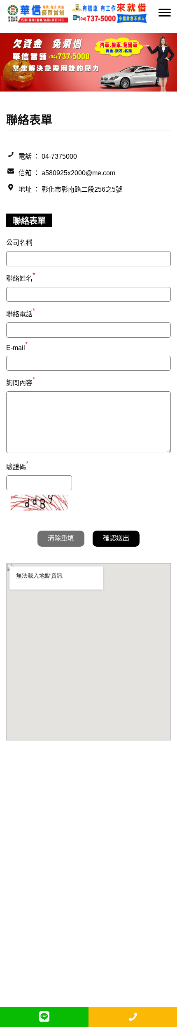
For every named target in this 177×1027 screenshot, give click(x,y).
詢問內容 (20, 381)
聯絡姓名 (20, 277)
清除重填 (61, 538)
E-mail (17, 347)
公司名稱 (19, 242)
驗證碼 (17, 465)
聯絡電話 (20, 312)
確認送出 (116, 538)
